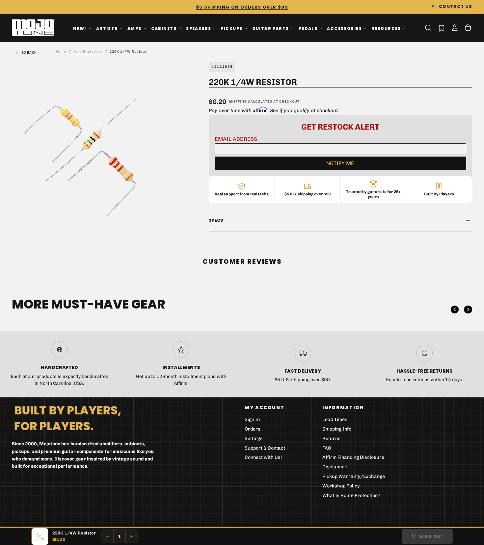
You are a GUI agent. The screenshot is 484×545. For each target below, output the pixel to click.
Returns (331, 438)
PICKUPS (232, 28)
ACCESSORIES (344, 28)
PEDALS (308, 28)
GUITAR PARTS (270, 28)
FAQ (326, 448)
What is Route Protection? (351, 495)
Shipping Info (336, 429)
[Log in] (455, 28)
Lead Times (334, 419)
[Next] (468, 309)
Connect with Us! (263, 457)
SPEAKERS (198, 28)
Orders (252, 429)
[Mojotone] (67, 418)
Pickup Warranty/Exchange (353, 476)
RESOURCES (386, 28)
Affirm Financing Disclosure (353, 457)
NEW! (80, 28)
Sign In (252, 419)
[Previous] (455, 309)
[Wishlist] (441, 28)
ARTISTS (107, 28)
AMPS (134, 28)
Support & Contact (265, 448)
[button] (428, 27)
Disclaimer (334, 467)
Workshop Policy (341, 486)
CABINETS (163, 28)
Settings (254, 438)
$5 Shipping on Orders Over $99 (242, 7)
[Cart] (468, 28)
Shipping (238, 102)
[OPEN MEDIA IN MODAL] (166, 216)
